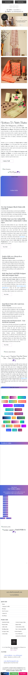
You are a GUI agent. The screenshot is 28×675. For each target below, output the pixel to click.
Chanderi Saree (21, 417)
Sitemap (4, 608)
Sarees (13, 417)
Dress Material (18, 633)
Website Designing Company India (14, 670)
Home (3, 604)
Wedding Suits (5, 629)
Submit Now (6, 566)
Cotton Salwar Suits (19, 626)
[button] (2, 21)
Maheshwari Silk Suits (19, 405)
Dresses (23, 426)
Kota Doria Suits (9, 409)
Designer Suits (5, 631)
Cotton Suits (4, 401)
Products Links (6, 443)
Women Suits (5, 624)
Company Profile (6, 161)
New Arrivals (7, 2)
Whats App (14, 673)
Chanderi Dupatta (9, 413)
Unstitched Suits (21, 397)
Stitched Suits (20, 2)
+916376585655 (14, 9)
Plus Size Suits (18, 409)
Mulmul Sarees (15, 422)
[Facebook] (11, 6)
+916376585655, (8, 655)
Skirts (20, 430)
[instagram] (17, 6)
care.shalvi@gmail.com (15, 11)
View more (14, 186)
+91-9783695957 (17, 655)
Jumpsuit (9, 430)
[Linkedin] (14, 6)
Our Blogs (4, 615)
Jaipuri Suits (18, 624)
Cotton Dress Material (20, 636)
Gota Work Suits (6, 417)
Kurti (3, 426)
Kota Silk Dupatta (18, 413)
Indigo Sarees (7, 422)
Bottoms (14, 430)
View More (5, 246)
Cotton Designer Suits (20, 622)
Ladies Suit (4, 626)
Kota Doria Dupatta (8, 405)
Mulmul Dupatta (13, 401)
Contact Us (4, 613)
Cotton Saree (22, 236)
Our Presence (5, 611)
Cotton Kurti (9, 426)
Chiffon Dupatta (22, 401)
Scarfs (22, 422)
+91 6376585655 (14, 595)
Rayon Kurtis (17, 426)
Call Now (5, 673)
